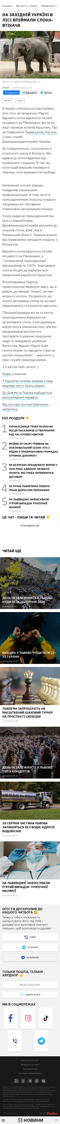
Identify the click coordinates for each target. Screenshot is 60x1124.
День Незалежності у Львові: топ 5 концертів (27, 769)
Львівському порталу (41, 132)
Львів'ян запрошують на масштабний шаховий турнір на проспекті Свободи (27, 712)
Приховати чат (30, 525)
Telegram (32, 947)
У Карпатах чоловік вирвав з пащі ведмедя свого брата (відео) (27, 383)
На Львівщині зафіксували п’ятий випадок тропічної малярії (29, 503)
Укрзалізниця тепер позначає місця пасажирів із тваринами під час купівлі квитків (31, 430)
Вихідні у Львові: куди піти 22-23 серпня (29, 655)
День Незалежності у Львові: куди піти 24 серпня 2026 (27, 600)
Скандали (7, 5)
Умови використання (29, 1060)
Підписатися (32, 994)
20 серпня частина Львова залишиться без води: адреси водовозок (28, 827)
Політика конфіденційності (30, 1073)
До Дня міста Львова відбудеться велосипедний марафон (27, 394)
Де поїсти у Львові (26, 5)
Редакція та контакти (30, 1064)
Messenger (32, 957)
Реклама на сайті (30, 1069)
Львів (6, 374)
